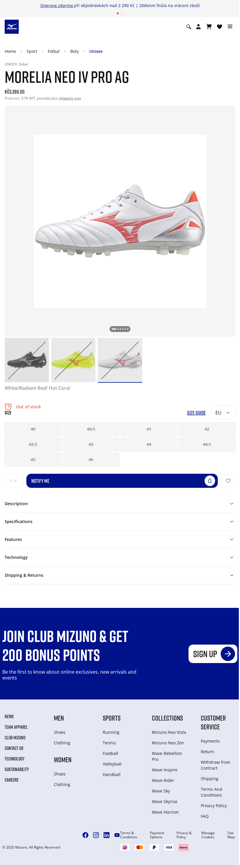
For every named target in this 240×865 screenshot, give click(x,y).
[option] (27, 360)
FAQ (205, 816)
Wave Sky (161, 791)
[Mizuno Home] (12, 26)
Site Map (231, 835)
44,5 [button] (207, 444)
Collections (167, 718)
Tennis (109, 743)
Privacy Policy (214, 805)
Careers (11, 780)
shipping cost (70, 98)
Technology (15, 759)
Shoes (60, 732)
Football (110, 753)
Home (10, 51)
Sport (32, 51)
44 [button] (149, 444)
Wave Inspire (164, 770)
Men (59, 718)
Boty (74, 51)
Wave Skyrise (164, 801)
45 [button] (33, 459)
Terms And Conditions (211, 792)
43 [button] (91, 444)
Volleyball (112, 764)
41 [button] (149, 429)
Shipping (209, 778)
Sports (112, 718)
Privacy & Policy (184, 835)
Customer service (213, 722)
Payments (210, 741)
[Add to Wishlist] (228, 481)
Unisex (96, 51)
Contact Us (14, 748)
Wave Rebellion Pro (167, 756)
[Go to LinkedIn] (106, 835)
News (9, 716)
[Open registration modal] (198, 27)
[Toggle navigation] (230, 26)
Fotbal (54, 51)
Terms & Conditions (128, 835)
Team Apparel (16, 727)
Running (111, 732)
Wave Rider (163, 780)
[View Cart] (209, 27)
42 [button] (207, 429)
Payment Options (157, 835)
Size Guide (196, 413)
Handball (112, 774)
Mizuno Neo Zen (168, 743)
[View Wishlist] (219, 27)
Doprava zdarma (57, 5)
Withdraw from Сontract (215, 765)
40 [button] (33, 429)
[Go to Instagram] (96, 835)
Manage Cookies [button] (208, 835)
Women (62, 759)
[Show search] (188, 27)
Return (207, 751)
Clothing (62, 743)
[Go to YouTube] (117, 835)
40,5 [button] (91, 429)
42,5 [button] (33, 444)
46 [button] (91, 459)
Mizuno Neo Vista (169, 732)
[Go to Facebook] (85, 835)
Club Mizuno (15, 738)
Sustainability (17, 769)
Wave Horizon (165, 812)
